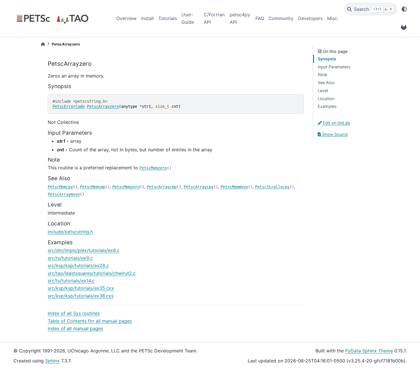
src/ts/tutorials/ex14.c (71, 280)
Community (281, 18)
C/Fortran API (214, 18)
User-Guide (187, 18)
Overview (126, 18)
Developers (310, 18)
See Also (326, 82)
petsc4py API (240, 18)
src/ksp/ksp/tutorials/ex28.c (78, 265)
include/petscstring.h (70, 232)
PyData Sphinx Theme (369, 351)
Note (322, 74)
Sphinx (52, 361)
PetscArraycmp (162, 186)
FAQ (259, 18)
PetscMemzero (153, 168)
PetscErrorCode (69, 106)
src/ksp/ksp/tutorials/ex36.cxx (81, 296)
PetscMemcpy (60, 186)
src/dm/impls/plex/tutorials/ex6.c (83, 250)
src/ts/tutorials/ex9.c (70, 258)
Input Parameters (334, 66)
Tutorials (167, 18)
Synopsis (327, 58)
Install (147, 18)
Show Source (334, 134)
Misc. (332, 18)
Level (323, 90)
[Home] (43, 44)
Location (326, 98)
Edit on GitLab (336, 122)
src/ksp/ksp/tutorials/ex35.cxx (81, 288)
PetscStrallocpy (272, 186)
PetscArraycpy (198, 186)
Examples (327, 106)
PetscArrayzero (103, 106)
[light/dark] (404, 9)
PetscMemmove (234, 186)
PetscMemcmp (92, 186)
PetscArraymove (64, 194)
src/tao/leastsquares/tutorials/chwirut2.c (92, 273)
